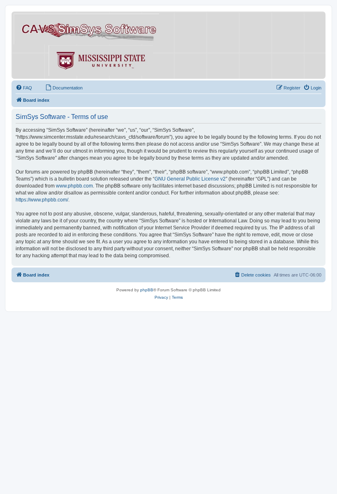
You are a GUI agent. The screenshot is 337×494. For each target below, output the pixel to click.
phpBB (146, 290)
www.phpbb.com (74, 186)
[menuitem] (24, 88)
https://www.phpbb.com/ (42, 200)
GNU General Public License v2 (190, 179)
